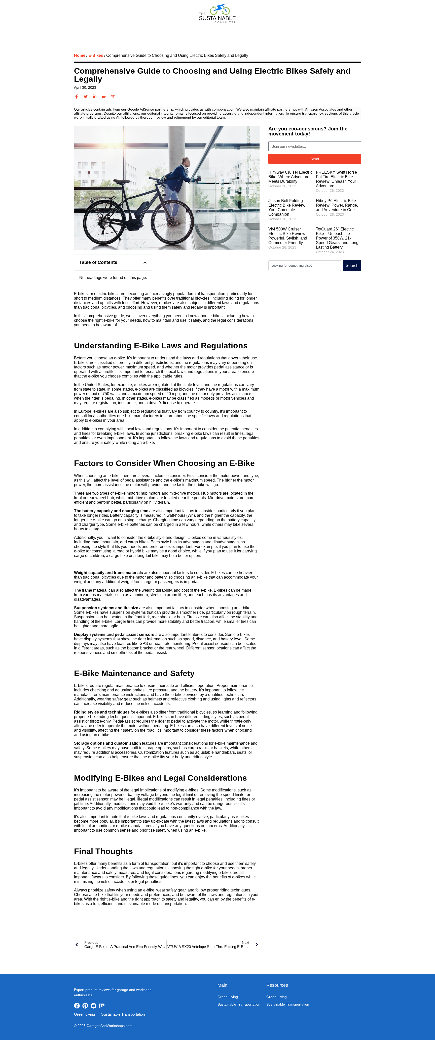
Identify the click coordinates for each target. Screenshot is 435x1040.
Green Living (185, 30)
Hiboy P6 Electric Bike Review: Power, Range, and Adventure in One (337, 205)
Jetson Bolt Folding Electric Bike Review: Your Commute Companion (287, 207)
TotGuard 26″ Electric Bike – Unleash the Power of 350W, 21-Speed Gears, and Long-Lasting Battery (338, 238)
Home (79, 55)
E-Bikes (95, 55)
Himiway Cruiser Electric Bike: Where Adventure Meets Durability (290, 176)
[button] (145, 262)
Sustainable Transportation (238, 30)
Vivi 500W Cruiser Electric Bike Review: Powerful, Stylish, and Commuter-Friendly (287, 236)
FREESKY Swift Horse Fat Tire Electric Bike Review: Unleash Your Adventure (336, 179)
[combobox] (304, 265)
